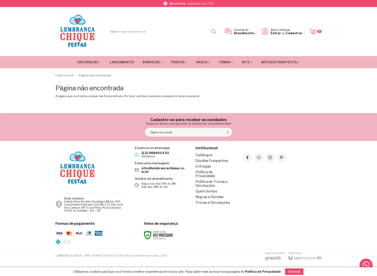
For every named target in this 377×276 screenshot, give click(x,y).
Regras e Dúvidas (209, 197)
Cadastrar (294, 33)
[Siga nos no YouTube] (258, 157)
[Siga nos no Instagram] (270, 157)
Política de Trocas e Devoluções (211, 184)
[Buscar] (213, 31)
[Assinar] (227, 132)
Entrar (276, 33)
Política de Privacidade (205, 174)
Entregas (203, 166)
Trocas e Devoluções (212, 203)
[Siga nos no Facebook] (247, 157)
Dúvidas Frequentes (211, 161)
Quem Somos (206, 191)
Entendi (294, 271)
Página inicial (64, 75)
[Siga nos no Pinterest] (281, 157)
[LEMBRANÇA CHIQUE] (77, 31)
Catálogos (203, 155)
